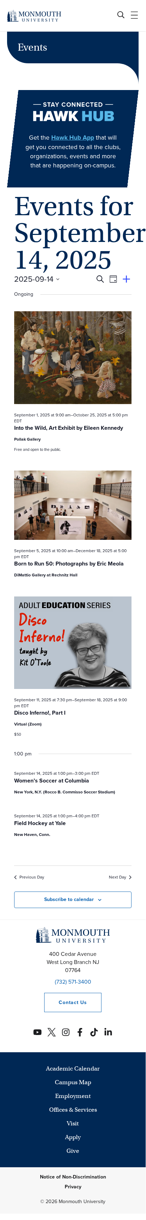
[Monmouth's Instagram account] (66, 1032)
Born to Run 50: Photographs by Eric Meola (69, 564)
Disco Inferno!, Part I (39, 713)
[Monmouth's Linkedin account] (108, 1032)
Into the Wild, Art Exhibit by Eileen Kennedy (68, 428)
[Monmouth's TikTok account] (94, 1032)
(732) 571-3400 (73, 982)
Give (72, 1151)
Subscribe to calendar (69, 899)
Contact (65, 1002)
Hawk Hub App (72, 137)
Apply (73, 1137)
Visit (73, 1123)
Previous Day (31, 877)
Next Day (117, 877)
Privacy (73, 1186)
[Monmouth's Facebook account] (80, 1032)
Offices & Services (73, 1109)
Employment (73, 1096)
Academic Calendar (73, 1068)
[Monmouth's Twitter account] (51, 1032)
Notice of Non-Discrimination (73, 1177)
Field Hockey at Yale (40, 823)
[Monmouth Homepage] (34, 15)
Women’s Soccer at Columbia (51, 781)
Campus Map (73, 1082)
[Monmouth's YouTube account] (37, 1032)
